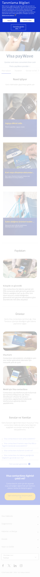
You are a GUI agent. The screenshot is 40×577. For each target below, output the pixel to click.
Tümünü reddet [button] (27, 20)
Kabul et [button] (9, 20)
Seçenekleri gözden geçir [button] (18, 27)
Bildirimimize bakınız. (8, 15)
